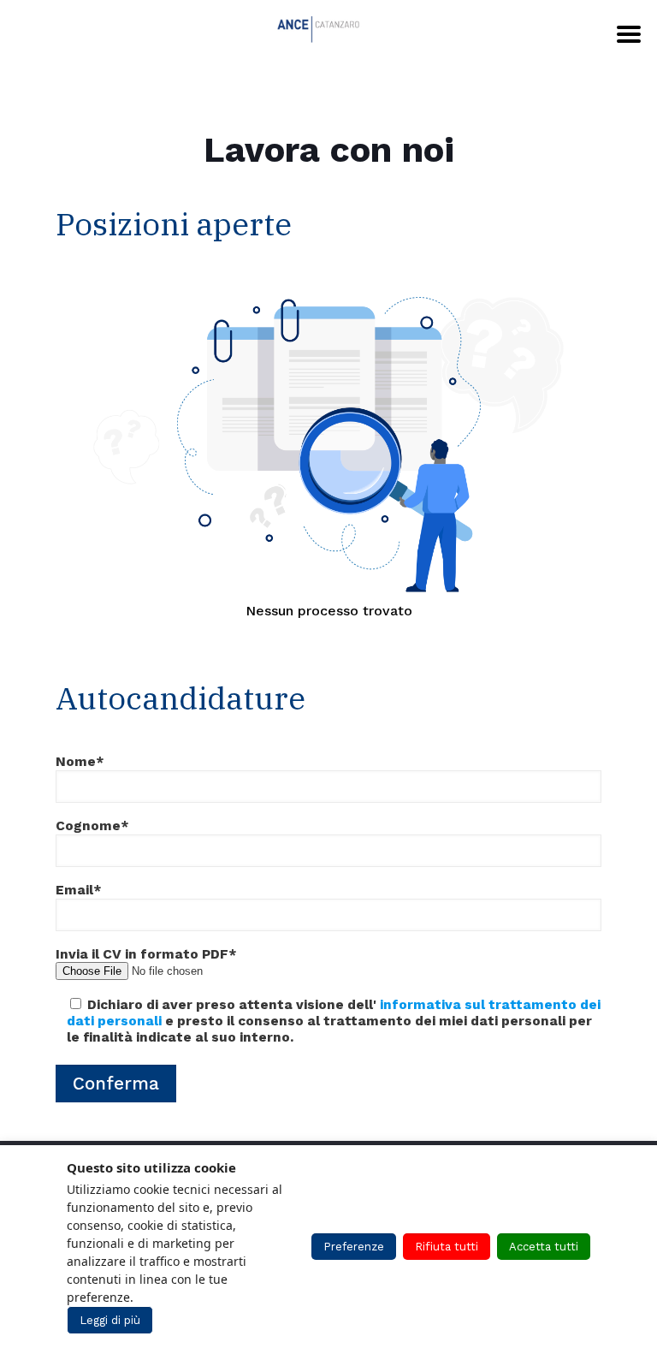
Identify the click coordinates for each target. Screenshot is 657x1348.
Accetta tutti (543, 1246)
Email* (79, 890)
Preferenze (353, 1246)
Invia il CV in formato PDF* (146, 954)
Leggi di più (110, 1320)
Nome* (80, 761)
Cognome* (92, 826)
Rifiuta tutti (446, 1246)
